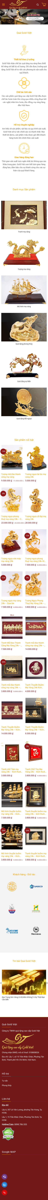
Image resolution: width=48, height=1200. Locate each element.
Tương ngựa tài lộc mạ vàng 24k (35, 475)
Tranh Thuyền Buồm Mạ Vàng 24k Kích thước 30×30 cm (34, 686)
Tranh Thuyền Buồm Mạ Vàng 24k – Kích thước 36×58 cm (34, 728)
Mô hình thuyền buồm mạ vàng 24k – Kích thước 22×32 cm (11, 855)
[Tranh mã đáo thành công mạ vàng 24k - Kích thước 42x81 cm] (35, 626)
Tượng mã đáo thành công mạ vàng (11, 475)
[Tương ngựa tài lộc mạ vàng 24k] (35, 457)
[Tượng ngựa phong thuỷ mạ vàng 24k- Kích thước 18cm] (35, 541)
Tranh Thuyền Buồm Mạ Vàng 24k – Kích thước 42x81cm (10, 728)
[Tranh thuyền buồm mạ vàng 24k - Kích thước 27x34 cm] (35, 836)
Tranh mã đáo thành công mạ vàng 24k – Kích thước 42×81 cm (35, 644)
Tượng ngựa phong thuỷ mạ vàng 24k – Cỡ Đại (11, 518)
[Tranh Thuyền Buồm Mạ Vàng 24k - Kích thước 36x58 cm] (35, 710)
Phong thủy (6, 1085)
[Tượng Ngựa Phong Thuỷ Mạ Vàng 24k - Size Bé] (35, 584)
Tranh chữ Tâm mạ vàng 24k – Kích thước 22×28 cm (11, 770)
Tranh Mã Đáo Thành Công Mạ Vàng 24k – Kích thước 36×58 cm (11, 644)
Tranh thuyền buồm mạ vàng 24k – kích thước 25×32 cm (35, 812)
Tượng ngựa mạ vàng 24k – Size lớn (11, 602)
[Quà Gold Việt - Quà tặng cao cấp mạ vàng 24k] (18, 4)
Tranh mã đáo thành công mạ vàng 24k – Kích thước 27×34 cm (11, 686)
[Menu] (3, 4)
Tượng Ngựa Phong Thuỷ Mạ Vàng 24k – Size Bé (34, 602)
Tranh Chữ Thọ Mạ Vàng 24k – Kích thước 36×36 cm (35, 770)
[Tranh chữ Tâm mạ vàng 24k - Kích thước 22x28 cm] (12, 752)
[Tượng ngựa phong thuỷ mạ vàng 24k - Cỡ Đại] (12, 499)
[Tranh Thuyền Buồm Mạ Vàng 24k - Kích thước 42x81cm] (12, 710)
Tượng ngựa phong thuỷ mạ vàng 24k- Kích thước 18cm (35, 560)
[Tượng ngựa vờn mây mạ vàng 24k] (12, 541)
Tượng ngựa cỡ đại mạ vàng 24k (35, 517)
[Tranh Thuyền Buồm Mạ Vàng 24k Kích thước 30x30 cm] (35, 668)
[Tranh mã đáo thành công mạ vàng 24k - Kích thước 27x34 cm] (12, 668)
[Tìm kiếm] (38, 4)
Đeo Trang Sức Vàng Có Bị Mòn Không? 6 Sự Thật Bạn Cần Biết (23, 998)
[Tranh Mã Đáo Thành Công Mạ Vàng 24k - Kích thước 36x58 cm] (12, 626)
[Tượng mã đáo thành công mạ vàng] (12, 457)
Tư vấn (5, 1081)
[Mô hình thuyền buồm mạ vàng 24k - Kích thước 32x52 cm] (12, 794)
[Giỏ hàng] (44, 4)
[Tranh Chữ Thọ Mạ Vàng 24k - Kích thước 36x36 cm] (35, 752)
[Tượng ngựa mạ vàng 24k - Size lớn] (12, 584)
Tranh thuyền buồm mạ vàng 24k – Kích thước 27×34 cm (35, 855)
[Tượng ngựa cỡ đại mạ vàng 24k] (35, 499)
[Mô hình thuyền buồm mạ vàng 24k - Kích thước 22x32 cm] (12, 836)
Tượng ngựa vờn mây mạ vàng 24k (11, 560)
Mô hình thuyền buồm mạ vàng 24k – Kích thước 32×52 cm (11, 812)
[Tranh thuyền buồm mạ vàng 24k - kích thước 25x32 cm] (35, 794)
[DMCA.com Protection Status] (8, 1134)
